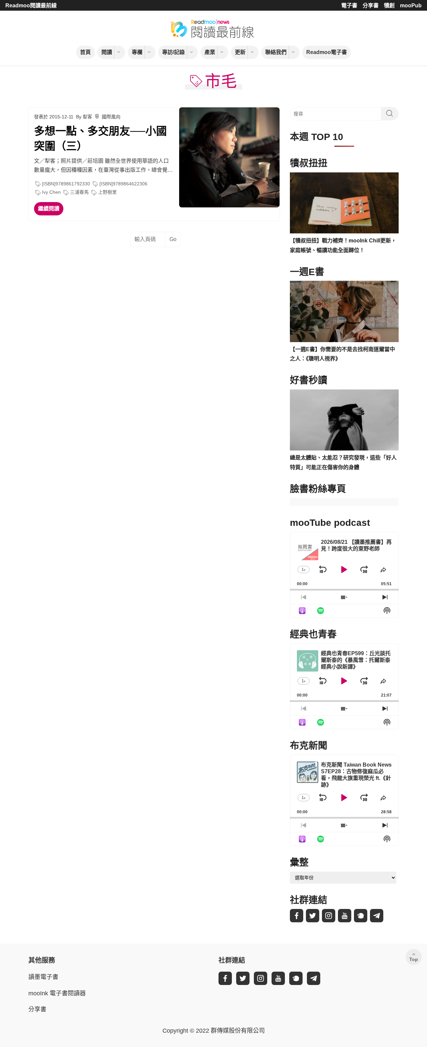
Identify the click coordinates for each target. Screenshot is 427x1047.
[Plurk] (360, 915)
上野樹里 (107, 192)
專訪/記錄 (173, 52)
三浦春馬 (79, 192)
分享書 (371, 5)
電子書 (349, 5)
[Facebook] (296, 915)
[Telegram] (376, 915)
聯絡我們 (276, 52)
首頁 (85, 52)
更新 (240, 52)
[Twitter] (312, 915)
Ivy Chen (51, 192)
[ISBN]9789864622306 (123, 183)
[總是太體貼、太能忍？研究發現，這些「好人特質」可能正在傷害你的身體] (344, 420)
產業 (209, 52)
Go (172, 239)
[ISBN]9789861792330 (66, 183)
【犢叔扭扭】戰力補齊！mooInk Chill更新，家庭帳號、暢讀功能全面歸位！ (343, 245)
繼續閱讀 (48, 208)
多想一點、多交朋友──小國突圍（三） (100, 138)
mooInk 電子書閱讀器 (57, 993)
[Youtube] (344, 915)
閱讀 (106, 52)
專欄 (137, 52)
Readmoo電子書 (326, 52)
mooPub (411, 5)
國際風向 (111, 116)
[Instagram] (328, 915)
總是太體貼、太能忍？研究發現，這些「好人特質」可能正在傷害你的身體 (343, 462)
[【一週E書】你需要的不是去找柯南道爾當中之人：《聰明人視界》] (344, 311)
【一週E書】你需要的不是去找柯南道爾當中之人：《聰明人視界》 (342, 354)
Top (413, 959)
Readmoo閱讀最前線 (31, 5)
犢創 (389, 5)
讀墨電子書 (43, 977)
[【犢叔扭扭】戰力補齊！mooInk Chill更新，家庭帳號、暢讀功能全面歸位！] (344, 203)
